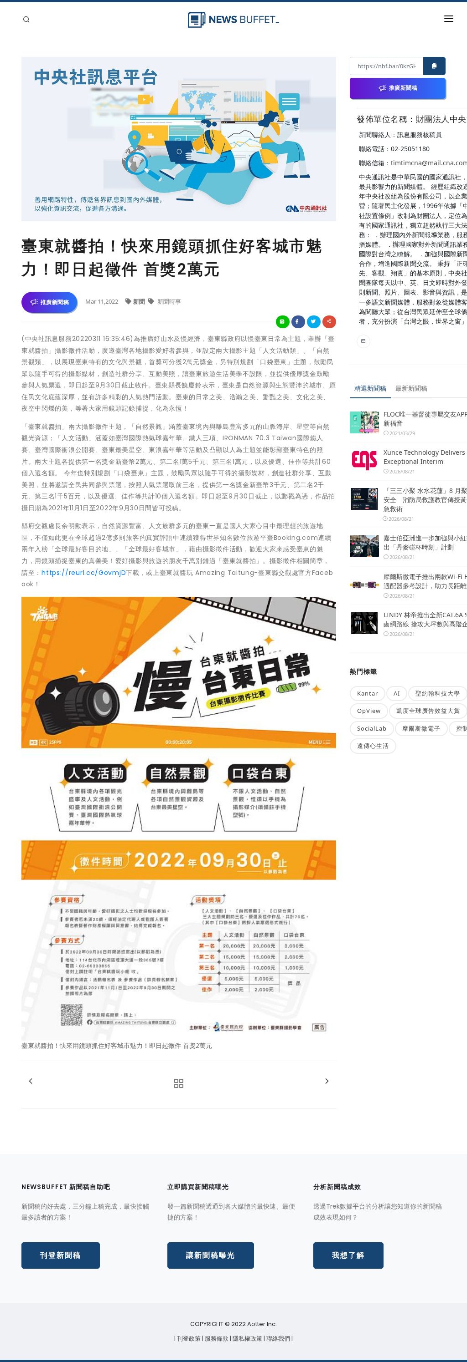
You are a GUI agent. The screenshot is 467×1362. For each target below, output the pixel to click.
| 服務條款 (216, 1338)
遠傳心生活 (373, 746)
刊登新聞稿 (60, 1255)
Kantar (367, 693)
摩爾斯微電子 (421, 728)
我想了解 (348, 1255)
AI (397, 693)
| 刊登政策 (188, 1338)
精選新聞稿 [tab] (370, 388)
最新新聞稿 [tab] (411, 388)
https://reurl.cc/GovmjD (84, 572)
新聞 (139, 301)
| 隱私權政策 (247, 1338)
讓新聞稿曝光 (210, 1255)
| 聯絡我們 (277, 1338)
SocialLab (372, 728)
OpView (369, 710)
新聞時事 (168, 301)
